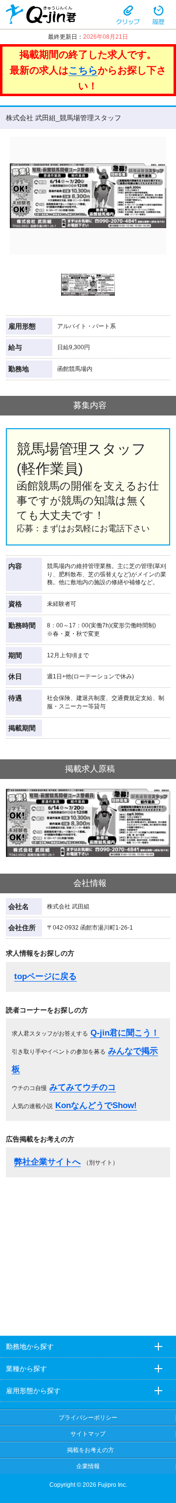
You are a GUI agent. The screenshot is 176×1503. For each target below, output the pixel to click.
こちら (83, 70)
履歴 (158, 14)
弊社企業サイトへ (47, 1161)
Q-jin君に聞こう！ (124, 1032)
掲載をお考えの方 (90, 1450)
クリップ (128, 14)
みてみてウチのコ (82, 1087)
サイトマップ (88, 1433)
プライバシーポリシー (88, 1417)
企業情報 (88, 1466)
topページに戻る (45, 976)
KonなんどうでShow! (96, 1105)
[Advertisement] (88, 1253)
